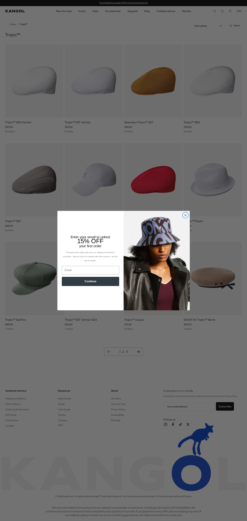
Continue (90, 281)
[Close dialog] (185, 215)
